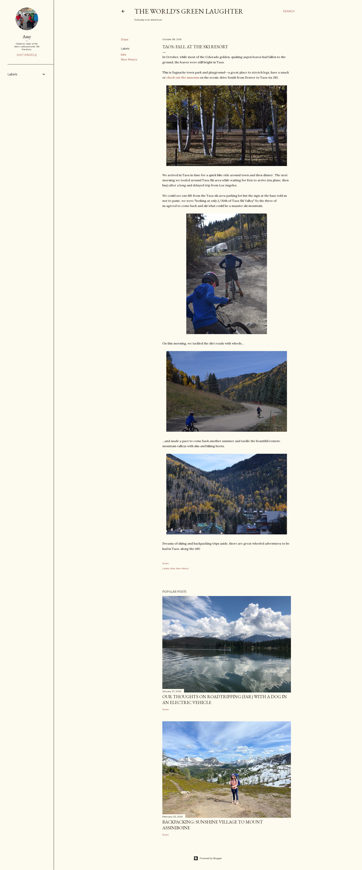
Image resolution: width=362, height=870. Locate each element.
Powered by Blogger (211, 858)
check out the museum (182, 77)
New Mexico (129, 59)
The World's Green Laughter (188, 11)
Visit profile (27, 55)
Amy (27, 36)
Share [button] (124, 39)
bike (123, 54)
